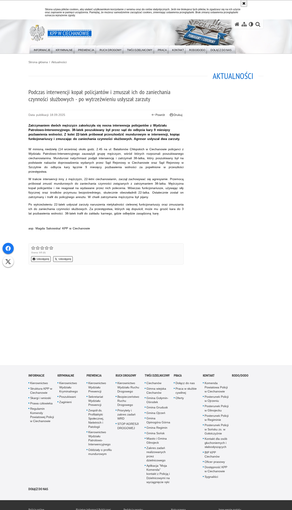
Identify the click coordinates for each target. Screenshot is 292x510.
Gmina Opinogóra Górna (158, 421)
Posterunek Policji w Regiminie (217, 418)
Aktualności (59, 62)
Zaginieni (65, 403)
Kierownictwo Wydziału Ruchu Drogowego (128, 388)
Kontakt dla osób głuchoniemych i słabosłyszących (216, 443)
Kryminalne (66, 376)
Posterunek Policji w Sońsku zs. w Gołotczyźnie (217, 430)
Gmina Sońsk (155, 434)
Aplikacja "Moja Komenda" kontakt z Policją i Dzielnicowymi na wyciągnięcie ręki (158, 475)
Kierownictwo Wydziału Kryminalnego (68, 388)
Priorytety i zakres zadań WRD (126, 415)
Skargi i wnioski (40, 399)
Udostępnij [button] (43, 259)
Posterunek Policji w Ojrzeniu (217, 400)
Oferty (179, 399)
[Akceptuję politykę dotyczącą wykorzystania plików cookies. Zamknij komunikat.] (244, 3)
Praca (178, 376)
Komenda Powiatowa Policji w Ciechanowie (216, 388)
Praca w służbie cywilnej (186, 391)
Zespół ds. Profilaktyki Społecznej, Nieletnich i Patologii (96, 419)
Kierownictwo (39, 384)
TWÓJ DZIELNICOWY (157, 376)
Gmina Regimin (156, 428)
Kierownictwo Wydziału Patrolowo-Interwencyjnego (99, 439)
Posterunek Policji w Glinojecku (217, 409)
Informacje (36, 376)
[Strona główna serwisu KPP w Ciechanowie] (237, 24)
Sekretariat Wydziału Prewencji (95, 402)
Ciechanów (153, 384)
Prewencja (94, 376)
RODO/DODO (240, 376)
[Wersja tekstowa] (251, 24)
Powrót (160, 115)
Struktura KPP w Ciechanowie (41, 391)
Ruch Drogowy (126, 376)
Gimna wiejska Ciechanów (156, 391)
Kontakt (209, 376)
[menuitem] (42, 49)
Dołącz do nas (185, 384)
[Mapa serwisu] (244, 24)
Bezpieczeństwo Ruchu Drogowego (128, 402)
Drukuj (178, 115)
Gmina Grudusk (157, 408)
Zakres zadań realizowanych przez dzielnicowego (156, 455)
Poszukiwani (67, 397)
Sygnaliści (211, 477)
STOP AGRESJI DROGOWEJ (128, 427)
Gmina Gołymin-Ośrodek (157, 401)
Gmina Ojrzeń (155, 413)
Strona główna (38, 62)
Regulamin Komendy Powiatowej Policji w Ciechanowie (42, 416)
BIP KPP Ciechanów (212, 455)
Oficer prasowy (215, 462)
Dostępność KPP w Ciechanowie (216, 470)
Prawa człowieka (41, 404)
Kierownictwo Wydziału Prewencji (97, 388)
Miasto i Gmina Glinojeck (156, 441)
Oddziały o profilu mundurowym (100, 452)
